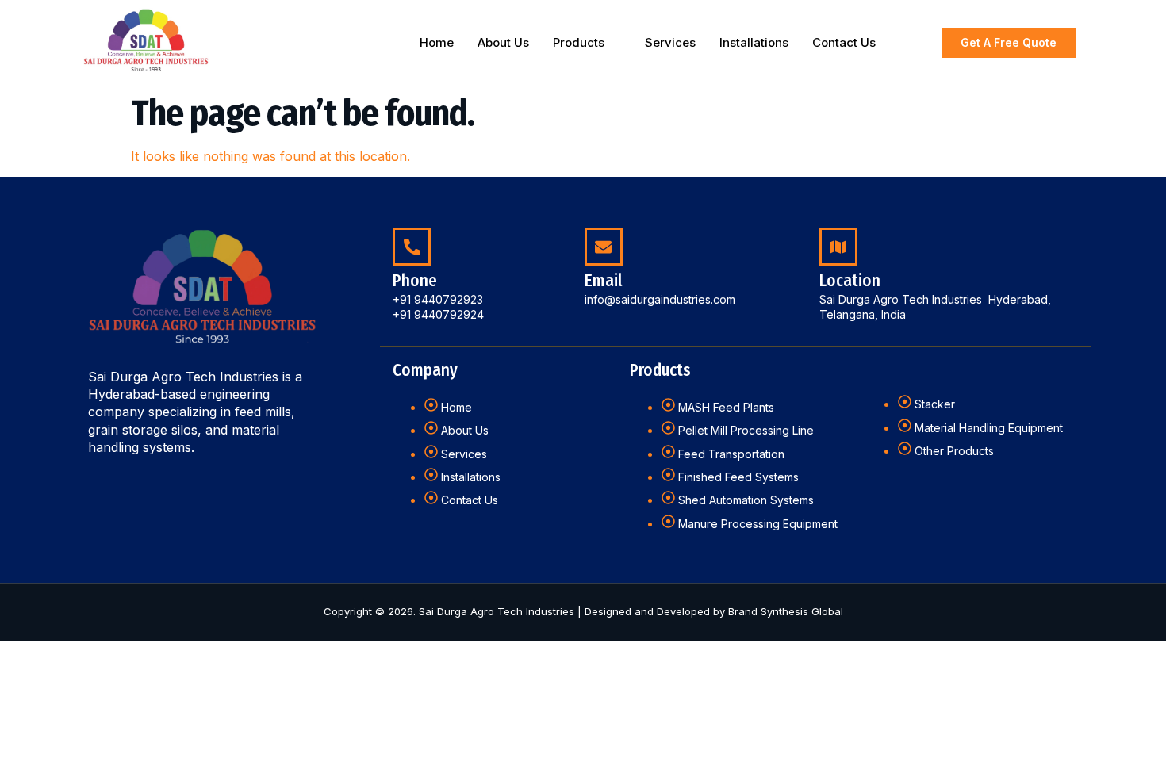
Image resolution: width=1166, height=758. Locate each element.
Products (578, 42)
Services (670, 42)
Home (437, 42)
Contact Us (844, 42)
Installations (753, 42)
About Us (503, 42)
